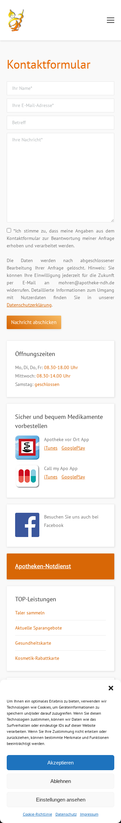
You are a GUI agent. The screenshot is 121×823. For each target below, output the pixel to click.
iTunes (50, 448)
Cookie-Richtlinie (37, 814)
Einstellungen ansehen (60, 799)
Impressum (89, 814)
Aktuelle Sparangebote (38, 628)
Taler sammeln (30, 613)
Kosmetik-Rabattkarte (37, 658)
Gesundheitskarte (33, 643)
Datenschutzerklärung (29, 305)
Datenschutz (66, 814)
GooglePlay (73, 448)
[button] (111, 688)
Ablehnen (60, 781)
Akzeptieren (60, 762)
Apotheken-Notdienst (43, 566)
